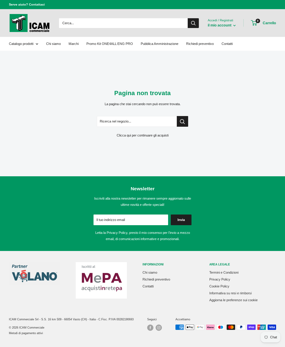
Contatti (227, 44)
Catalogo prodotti (21, 44)
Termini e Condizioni (223, 272)
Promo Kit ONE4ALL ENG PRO (109, 44)
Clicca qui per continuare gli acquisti (143, 135)
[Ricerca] (193, 23)
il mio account (220, 25)
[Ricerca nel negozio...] (182, 121)
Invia (181, 220)
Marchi (74, 44)
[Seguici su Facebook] (150, 328)
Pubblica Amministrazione (159, 44)
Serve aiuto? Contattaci (27, 4)
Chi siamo (53, 44)
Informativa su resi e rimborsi (230, 293)
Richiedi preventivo (200, 44)
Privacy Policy (117, 233)
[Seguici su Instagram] (159, 328)
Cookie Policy (219, 286)
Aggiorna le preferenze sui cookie (233, 300)
